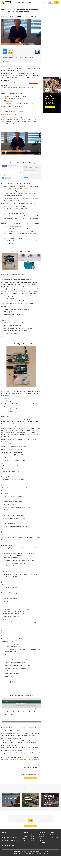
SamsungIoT (5, 14)
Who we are (42, 842)
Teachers (30, 2)
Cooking (33, 834)
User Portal (29, 423)
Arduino (16, 14)
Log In (50, 2)
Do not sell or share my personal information (24, 853)
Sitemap (41, 840)
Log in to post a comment (30, 826)
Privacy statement (36, 851)
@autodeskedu (55, 837)
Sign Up (56, 2)
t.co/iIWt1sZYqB (7, 61)
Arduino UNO (7, 98)
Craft (24, 840)
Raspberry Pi (7, 96)
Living (32, 836)
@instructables (55, 834)
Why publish (42, 834)
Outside (32, 838)
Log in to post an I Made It (30, 778)
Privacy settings (44, 851)
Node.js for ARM (22, 404)
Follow (10, 52)
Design (24, 838)
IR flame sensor (8, 101)
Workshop (25, 836)
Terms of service (27, 851)
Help (40, 838)
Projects (18, 2)
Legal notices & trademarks (41, 853)
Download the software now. (9, 114)
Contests (24, 2)
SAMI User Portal (16, 226)
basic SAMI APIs (33, 83)
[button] (40, 17)
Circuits (11, 14)
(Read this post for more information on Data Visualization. (23, 759)
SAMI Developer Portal (20, 186)
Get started (41, 836)
